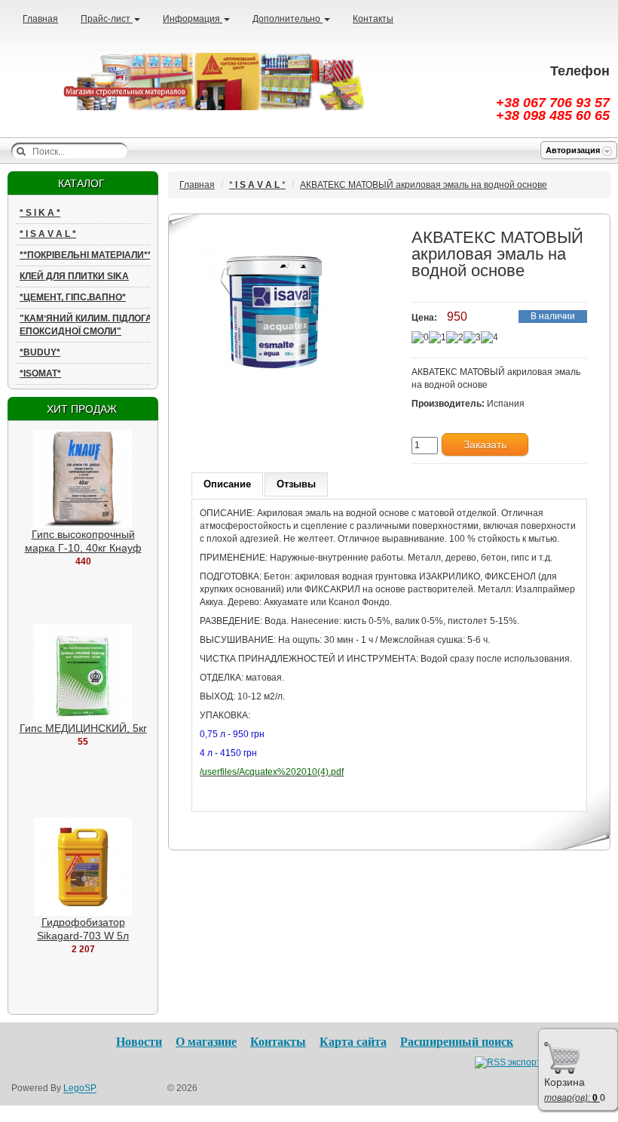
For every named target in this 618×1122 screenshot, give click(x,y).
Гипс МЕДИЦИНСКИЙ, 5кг (83, 728)
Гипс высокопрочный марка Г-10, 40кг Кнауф (83, 541)
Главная (40, 19)
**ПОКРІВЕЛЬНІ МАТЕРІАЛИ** (85, 255)
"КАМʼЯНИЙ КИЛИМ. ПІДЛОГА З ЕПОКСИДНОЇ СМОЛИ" (90, 325)
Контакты (373, 19)
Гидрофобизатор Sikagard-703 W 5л (83, 929)
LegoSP (79, 1089)
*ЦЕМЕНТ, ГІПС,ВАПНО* (73, 297)
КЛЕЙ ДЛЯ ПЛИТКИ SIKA (74, 276)
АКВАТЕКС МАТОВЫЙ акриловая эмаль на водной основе (423, 185)
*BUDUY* (40, 352)
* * (40, 212)
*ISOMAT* (40, 373)
